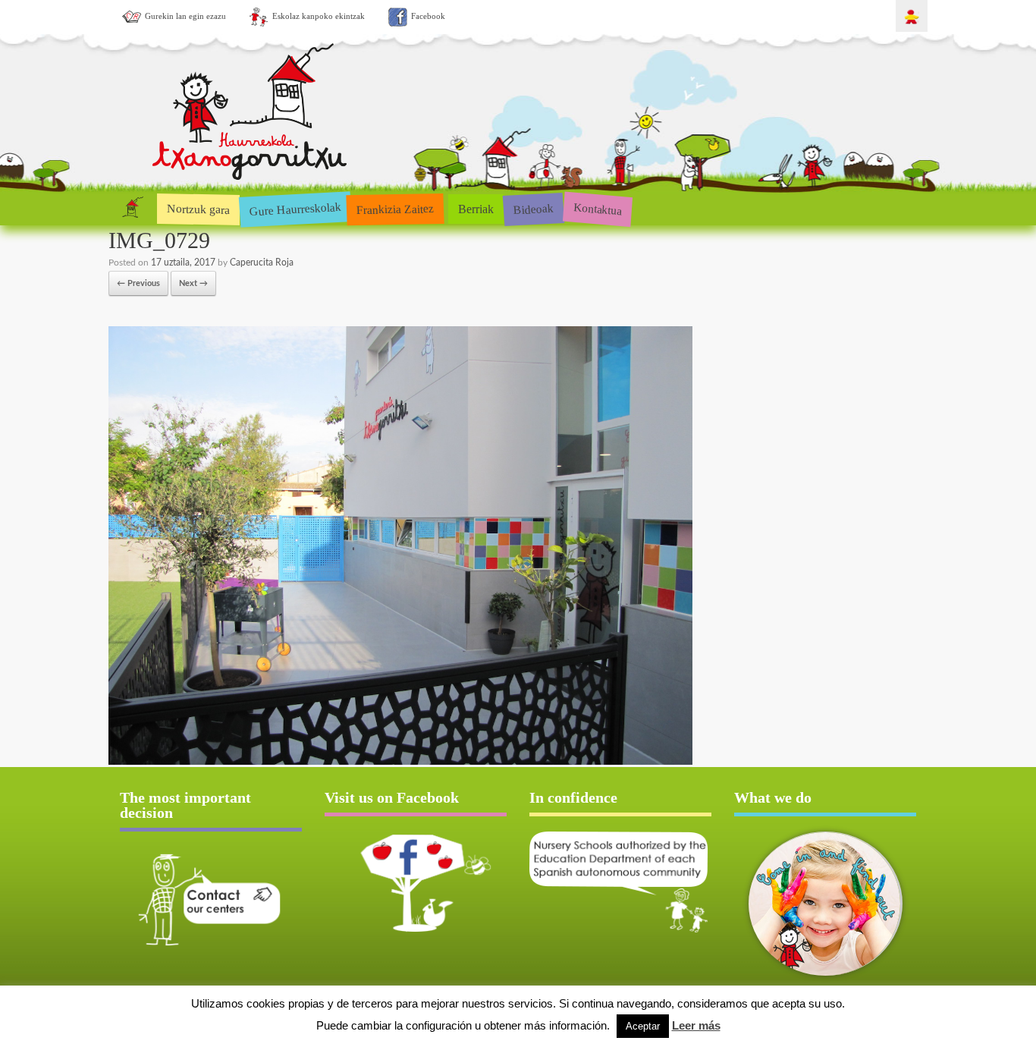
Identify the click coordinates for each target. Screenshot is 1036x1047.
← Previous (138, 283)
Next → (193, 283)
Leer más (696, 1025)
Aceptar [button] (643, 1026)
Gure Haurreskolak (295, 208)
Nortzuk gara (198, 208)
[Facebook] (416, 883)
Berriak (476, 209)
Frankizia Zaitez (395, 209)
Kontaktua (597, 208)
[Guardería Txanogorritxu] (250, 177)
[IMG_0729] (400, 762)
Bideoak (533, 208)
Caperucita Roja (262, 262)
